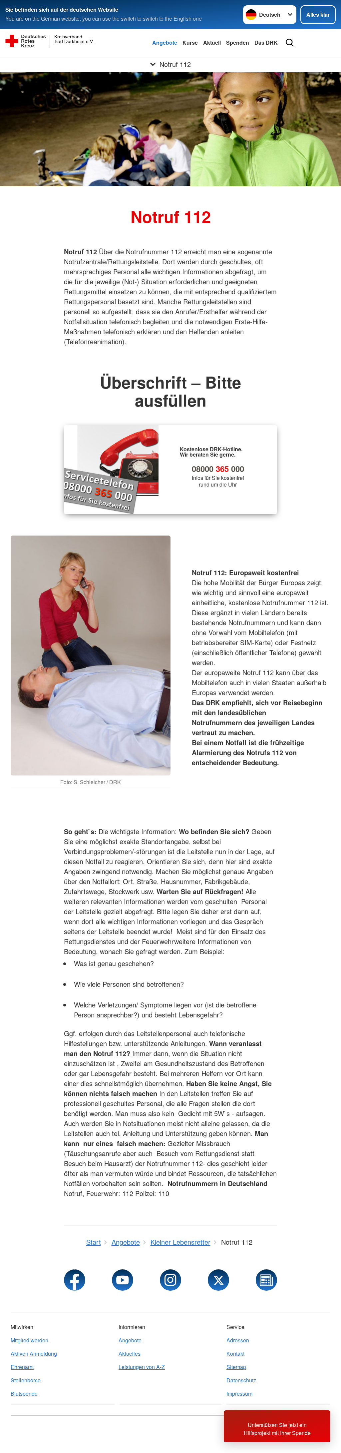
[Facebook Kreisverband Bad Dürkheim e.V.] (74, 1280)
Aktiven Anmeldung (34, 1353)
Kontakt (235, 1353)
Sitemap (236, 1367)
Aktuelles (130, 1353)
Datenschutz (241, 1380)
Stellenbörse (26, 1380)
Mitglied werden (29, 1340)
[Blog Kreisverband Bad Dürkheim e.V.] (266, 1280)
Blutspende (24, 1393)
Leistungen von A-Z (142, 1367)
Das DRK (266, 42)
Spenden (237, 42)
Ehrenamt (22, 1367)
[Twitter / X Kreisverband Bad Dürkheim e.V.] (218, 1280)
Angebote (164, 42)
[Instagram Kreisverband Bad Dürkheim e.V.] (170, 1280)
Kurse (190, 42)
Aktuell (212, 42)
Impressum (239, 1393)
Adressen (237, 1340)
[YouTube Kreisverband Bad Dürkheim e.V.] (122, 1280)
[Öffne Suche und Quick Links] (289, 42)
